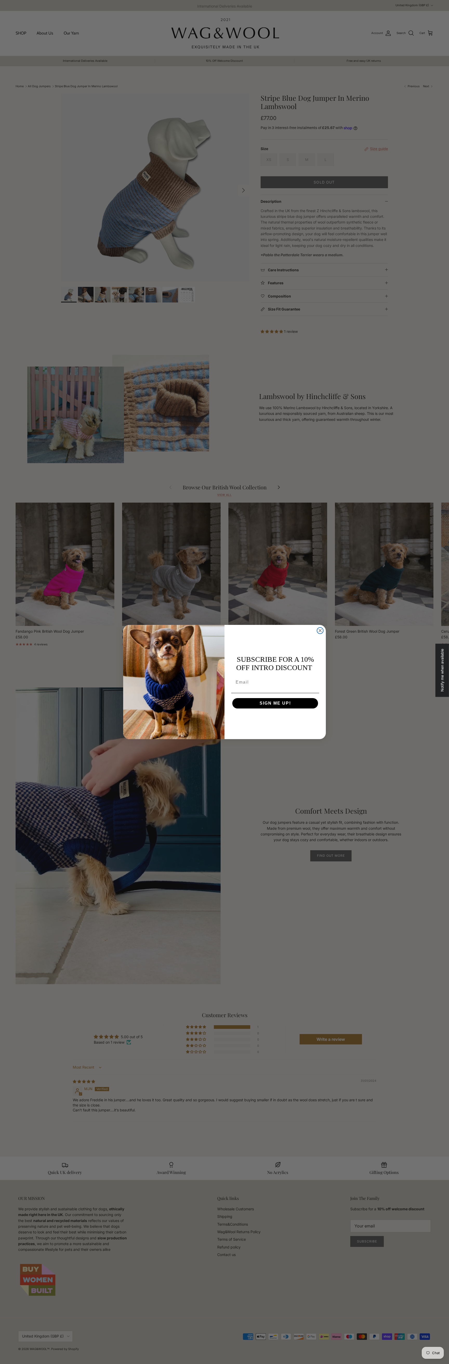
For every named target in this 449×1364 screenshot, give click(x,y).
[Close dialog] (320, 630)
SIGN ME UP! (275, 703)
